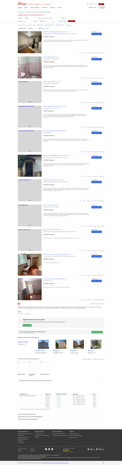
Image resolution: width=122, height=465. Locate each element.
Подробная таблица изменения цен (42, 409)
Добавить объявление (97, 332)
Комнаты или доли (22, 25)
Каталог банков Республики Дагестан (60, 435)
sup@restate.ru (57, 455)
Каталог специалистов (87, 359)
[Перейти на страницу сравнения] (93, 4)
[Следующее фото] (40, 42)
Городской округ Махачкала (59, 33)
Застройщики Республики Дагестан (43, 435)
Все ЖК (36, 437)
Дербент (66, 157)
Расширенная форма (63, 21)
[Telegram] (46, 449)
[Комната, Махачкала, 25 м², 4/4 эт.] (30, 215)
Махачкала (67, 33)
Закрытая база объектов (99, 359)
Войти (101, 4)
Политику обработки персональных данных (61, 462)
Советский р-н (56, 108)
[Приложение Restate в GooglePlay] (100, 449)
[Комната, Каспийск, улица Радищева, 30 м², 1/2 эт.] (30, 289)
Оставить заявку (27, 325)
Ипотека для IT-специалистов (58, 433)
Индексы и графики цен (75, 433)
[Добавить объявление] (87, 4)
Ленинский (20, 313)
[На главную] (22, 3)
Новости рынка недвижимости (76, 435)
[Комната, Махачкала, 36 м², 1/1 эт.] (30, 67)
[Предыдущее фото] (19, 42)
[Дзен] (52, 449)
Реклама (19, 450)
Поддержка (32, 450)
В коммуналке (68, 25)
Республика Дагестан (102, 8)
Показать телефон (97, 33)
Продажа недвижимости (23, 437)
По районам (20, 440)
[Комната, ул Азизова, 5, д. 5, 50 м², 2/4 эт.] (30, 240)
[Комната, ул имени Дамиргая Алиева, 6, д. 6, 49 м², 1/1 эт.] (30, 166)
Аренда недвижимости (23, 439)
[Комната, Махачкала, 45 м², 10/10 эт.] (30, 92)
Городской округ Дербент (58, 157)
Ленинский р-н (73, 33)
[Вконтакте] (49, 449)
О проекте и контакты (22, 448)
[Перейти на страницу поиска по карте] (90, 4)
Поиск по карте (21, 442)
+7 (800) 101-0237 (92, 7)
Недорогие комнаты (49, 25)
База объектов (21, 435)
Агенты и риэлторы (39, 433)
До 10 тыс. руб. (31, 25)
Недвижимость (60, 25)
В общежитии (39, 25)
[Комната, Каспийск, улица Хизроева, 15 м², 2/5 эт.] (30, 141)
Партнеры (32, 448)
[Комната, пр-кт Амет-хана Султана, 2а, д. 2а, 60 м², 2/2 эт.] (30, 265)
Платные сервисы (73, 437)
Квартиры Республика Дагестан (25, 433)
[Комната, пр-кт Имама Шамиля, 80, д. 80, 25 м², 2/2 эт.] (30, 42)
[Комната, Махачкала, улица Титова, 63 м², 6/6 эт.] (30, 117)
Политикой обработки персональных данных (32, 458)
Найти (71, 21)
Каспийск (67, 181)
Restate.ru (24, 455)
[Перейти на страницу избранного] (95, 4)
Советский (27, 313)
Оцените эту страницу (68, 451)
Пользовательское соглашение (46, 462)
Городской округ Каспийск (58, 181)
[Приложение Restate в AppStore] (91, 449)
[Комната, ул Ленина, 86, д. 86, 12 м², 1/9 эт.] (30, 190)
